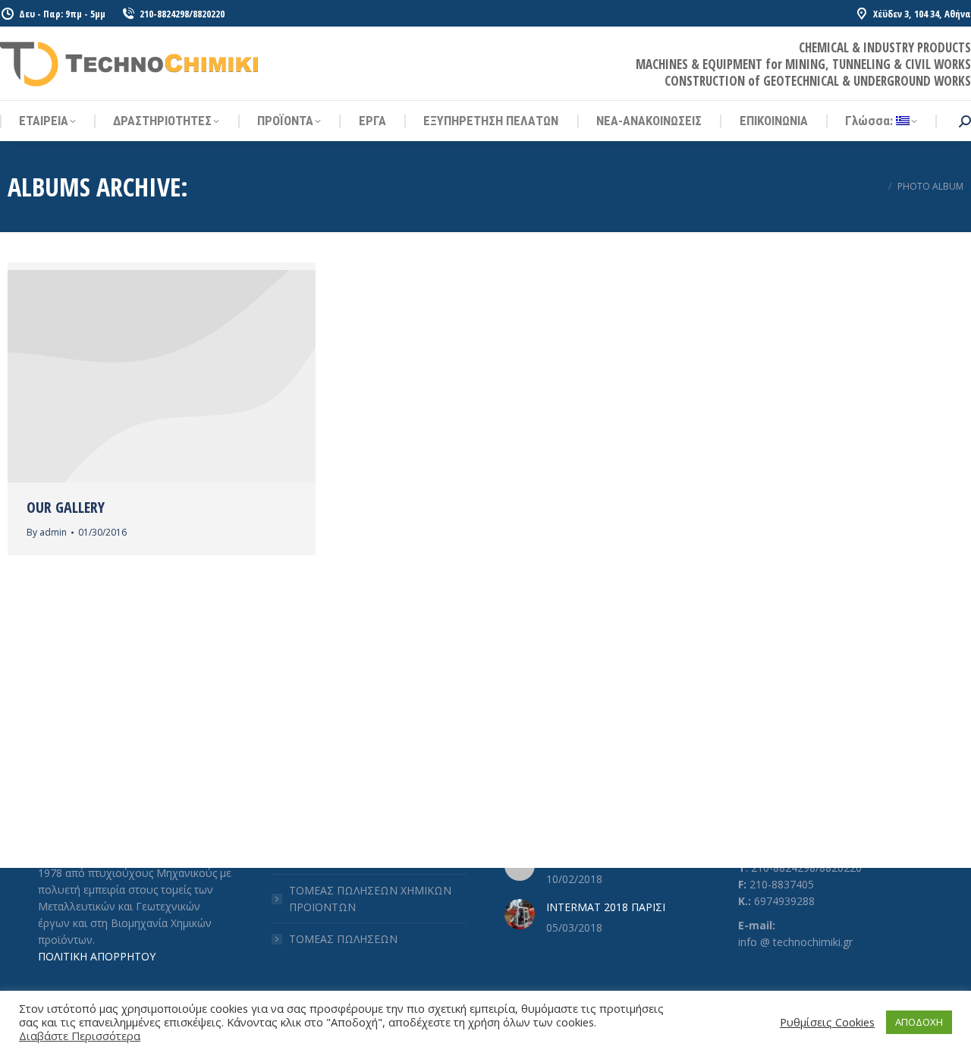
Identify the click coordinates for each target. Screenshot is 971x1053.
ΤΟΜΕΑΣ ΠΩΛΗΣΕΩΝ (343, 939)
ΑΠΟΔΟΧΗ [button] (919, 1022)
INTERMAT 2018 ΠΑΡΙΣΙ (605, 907)
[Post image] (519, 914)
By (47, 532)
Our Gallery (66, 507)
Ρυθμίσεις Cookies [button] (827, 1022)
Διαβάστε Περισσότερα (79, 1035)
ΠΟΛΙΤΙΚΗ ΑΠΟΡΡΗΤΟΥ (97, 956)
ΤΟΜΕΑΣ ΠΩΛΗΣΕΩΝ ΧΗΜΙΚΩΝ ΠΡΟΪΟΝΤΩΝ (370, 898)
